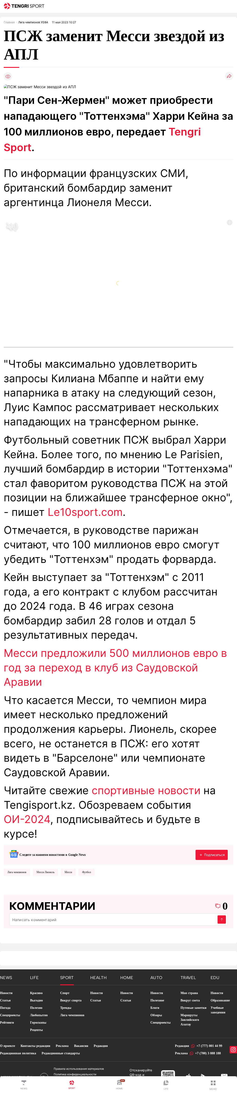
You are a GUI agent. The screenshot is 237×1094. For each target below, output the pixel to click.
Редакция (101, 1046)
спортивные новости (146, 790)
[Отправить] (222, 919)
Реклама (62, 1046)
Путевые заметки (193, 1008)
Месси (68, 872)
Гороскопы (38, 1022)
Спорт (64, 993)
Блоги (154, 1008)
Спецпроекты (10, 1015)
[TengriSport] (71, 1085)
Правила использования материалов (79, 1068)
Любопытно (39, 1015)
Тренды (65, 1008)
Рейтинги (7, 1022)
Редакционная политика (18, 1053)
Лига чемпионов (16, 872)
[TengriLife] (166, 1085)
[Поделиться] (229, 76)
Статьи (5, 1000)
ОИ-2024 (27, 819)
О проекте (7, 1046)
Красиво (36, 993)
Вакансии (81, 1046)
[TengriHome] (119, 1085)
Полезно (36, 1008)
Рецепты (36, 1030)
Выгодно (36, 1000)
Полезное (157, 1000)
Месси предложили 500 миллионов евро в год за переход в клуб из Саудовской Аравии (115, 667)
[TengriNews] (24, 1085)
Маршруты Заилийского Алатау (190, 1019)
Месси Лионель (45, 872)
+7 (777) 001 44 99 (209, 1046)
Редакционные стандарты (61, 1053)
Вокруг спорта (70, 1000)
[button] (213, 1085)
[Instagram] (233, 1049)
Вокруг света (190, 1000)
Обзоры (156, 1015)
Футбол (86, 872)
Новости (6, 993)
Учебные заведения (218, 1010)
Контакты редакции (35, 1046)
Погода (5, 1008)
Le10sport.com (85, 512)
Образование (220, 1000)
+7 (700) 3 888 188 (208, 1053)
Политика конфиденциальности (75, 1074)
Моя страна (189, 993)
